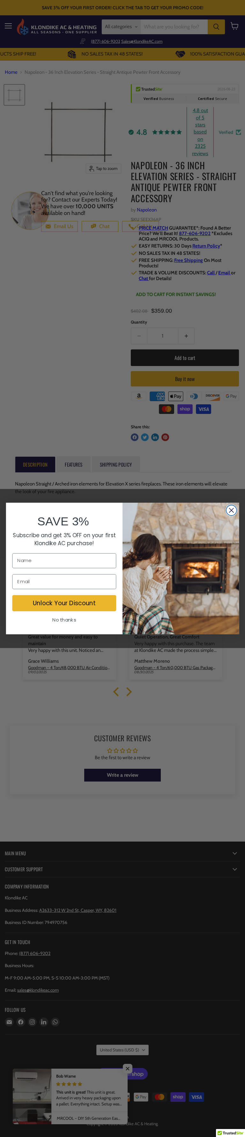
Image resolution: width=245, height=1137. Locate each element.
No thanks (64, 619)
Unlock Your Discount (64, 603)
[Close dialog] (231, 510)
